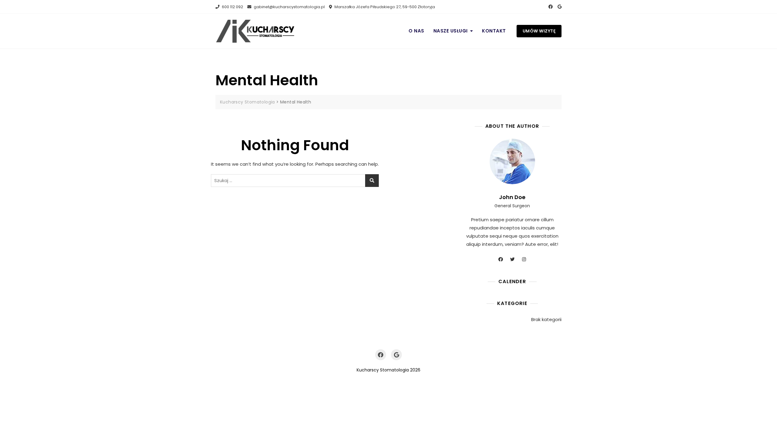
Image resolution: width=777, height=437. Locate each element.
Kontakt (494, 31)
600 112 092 (232, 7)
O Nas (416, 31)
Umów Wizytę (539, 31)
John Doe (512, 197)
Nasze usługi (450, 31)
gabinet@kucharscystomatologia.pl (289, 7)
